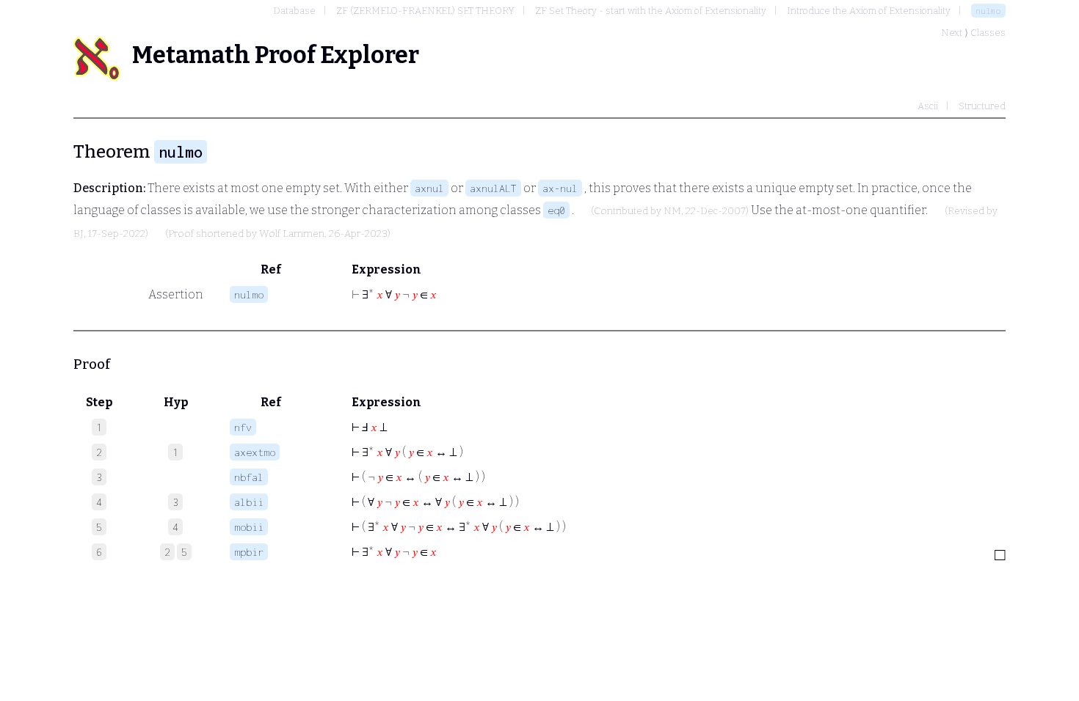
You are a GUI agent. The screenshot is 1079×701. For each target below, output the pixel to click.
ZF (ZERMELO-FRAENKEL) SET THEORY (425, 10)
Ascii (928, 105)
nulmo (988, 10)
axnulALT (493, 188)
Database (294, 10)
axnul (429, 188)
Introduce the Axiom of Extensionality (869, 10)
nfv (243, 427)
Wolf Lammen (291, 234)
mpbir (249, 552)
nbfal (249, 477)
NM (672, 211)
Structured (982, 105)
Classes (988, 32)
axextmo (254, 452)
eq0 (556, 210)
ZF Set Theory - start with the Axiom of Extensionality (650, 10)
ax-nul (560, 188)
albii (249, 502)
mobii (249, 527)
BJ (78, 234)
